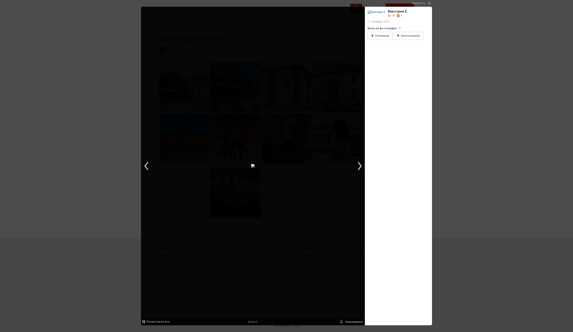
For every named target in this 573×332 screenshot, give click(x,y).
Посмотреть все (157, 321)
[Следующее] (359, 166)
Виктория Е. (398, 11)
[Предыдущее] (146, 166)
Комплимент (354, 321)
